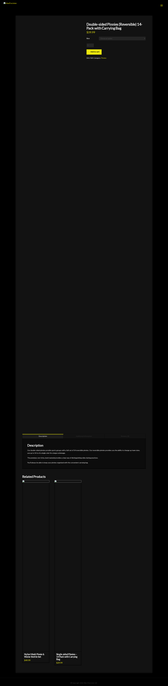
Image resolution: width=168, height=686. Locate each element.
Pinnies (103, 58)
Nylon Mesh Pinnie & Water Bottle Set (34, 655)
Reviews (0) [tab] (125, 436)
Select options (69, 647)
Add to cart (95, 52)
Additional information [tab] (84, 436)
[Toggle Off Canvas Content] (161, 5)
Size (88, 38)
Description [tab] (43, 436)
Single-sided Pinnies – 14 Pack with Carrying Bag (66, 657)
